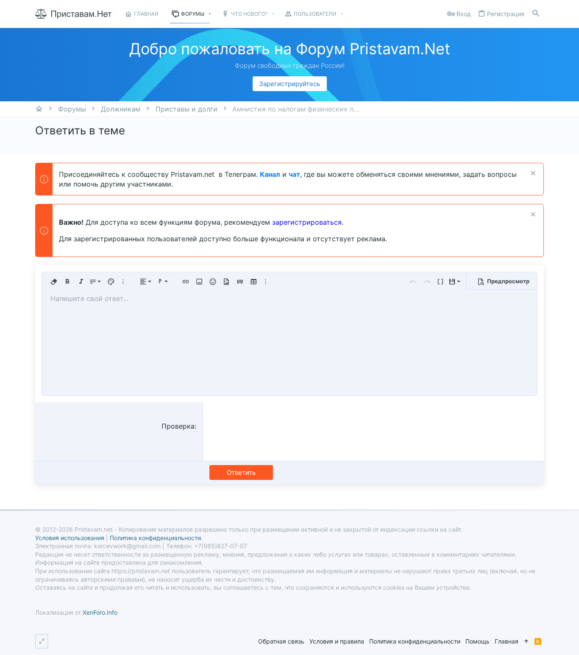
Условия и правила (336, 641)
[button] (210, 14)
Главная (506, 641)
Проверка (178, 426)
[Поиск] (536, 14)
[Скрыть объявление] (532, 174)
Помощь (477, 641)
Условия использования (69, 537)
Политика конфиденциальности (414, 641)
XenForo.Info (100, 612)
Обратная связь (281, 641)
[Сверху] (526, 641)
